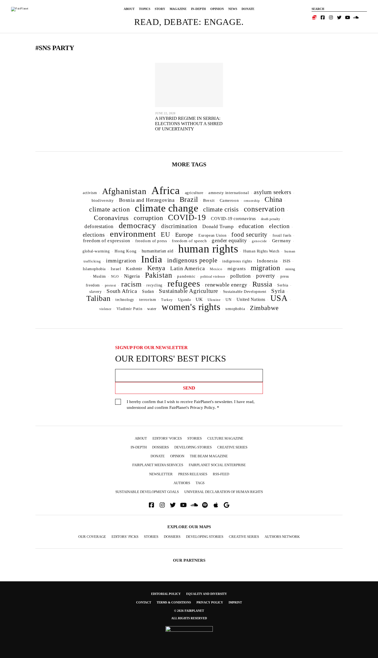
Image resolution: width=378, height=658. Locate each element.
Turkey (167, 300)
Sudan (148, 291)
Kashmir (134, 268)
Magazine (178, 9)
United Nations (251, 299)
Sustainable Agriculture (188, 291)
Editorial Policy (166, 593)
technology (124, 299)
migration (265, 268)
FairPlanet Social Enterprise (217, 465)
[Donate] (314, 17)
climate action (109, 209)
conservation (264, 209)
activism (90, 192)
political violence (212, 276)
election (279, 226)
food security (249, 234)
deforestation (99, 226)
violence (105, 309)
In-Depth (198, 9)
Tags (200, 483)
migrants (236, 268)
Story (160, 9)
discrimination (179, 226)
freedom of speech (189, 240)
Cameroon (229, 200)
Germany (281, 240)
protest (110, 285)
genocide (259, 241)
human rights (208, 248)
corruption (148, 217)
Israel (116, 269)
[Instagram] (331, 17)
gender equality (229, 240)
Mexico (216, 269)
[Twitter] (339, 17)
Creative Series (232, 447)
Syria (277, 291)
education (251, 226)
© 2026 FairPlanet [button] (189, 610)
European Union (212, 235)
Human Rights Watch (261, 251)
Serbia (282, 285)
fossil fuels (282, 235)
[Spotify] (205, 505)
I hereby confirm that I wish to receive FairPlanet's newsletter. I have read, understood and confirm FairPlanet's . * (191, 404)
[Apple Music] (215, 505)
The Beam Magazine (209, 456)
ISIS (287, 261)
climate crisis (221, 209)
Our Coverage (92, 537)
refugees (183, 283)
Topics (144, 9)
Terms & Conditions (174, 602)
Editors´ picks (125, 537)
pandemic (186, 276)
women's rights (191, 307)
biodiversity (103, 200)
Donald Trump (218, 226)
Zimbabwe (264, 308)
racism (131, 284)
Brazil (189, 199)
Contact (143, 602)
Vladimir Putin (129, 309)
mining (290, 269)
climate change (166, 208)
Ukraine (214, 300)
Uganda (184, 300)
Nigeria (132, 276)
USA (279, 298)
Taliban (98, 298)
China (274, 199)
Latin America (187, 268)
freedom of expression (106, 240)
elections (94, 234)
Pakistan (158, 275)
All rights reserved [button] (189, 618)
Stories (194, 438)
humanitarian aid (157, 251)
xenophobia (235, 309)
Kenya (156, 268)
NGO (115, 276)
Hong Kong (125, 251)
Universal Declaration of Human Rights (223, 492)
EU (165, 234)
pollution (240, 276)
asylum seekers (272, 192)
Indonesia (267, 261)
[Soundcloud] (356, 17)
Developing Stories (193, 447)
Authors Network (282, 537)
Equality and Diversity (206, 593)
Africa (165, 190)
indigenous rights (237, 261)
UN (228, 299)
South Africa (122, 291)
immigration (121, 260)
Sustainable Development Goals (147, 492)
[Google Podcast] (226, 505)
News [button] (232, 9)
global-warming (96, 251)
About (129, 9)
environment (133, 234)
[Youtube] (347, 17)
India (151, 259)
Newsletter (161, 474)
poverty (265, 275)
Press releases (192, 474)
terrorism (147, 299)
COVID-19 (187, 217)
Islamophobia (94, 269)
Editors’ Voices (167, 438)
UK (199, 299)
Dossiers (160, 447)
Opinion (217, 9)
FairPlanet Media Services (157, 465)
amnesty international (228, 192)
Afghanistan (124, 191)
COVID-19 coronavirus (233, 218)
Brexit (209, 200)
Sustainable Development (244, 291)
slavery (95, 291)
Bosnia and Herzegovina (147, 200)
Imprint (235, 602)
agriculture (194, 192)
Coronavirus (111, 217)
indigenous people (192, 260)
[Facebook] (322, 17)
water (152, 309)
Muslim (99, 276)
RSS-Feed (221, 474)
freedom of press (151, 241)
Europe (184, 234)
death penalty (270, 219)
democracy (137, 225)
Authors (182, 483)
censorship (252, 201)
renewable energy (226, 285)
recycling (154, 285)
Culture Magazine (225, 438)
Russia (262, 284)
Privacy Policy (202, 407)
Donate (248, 9)
